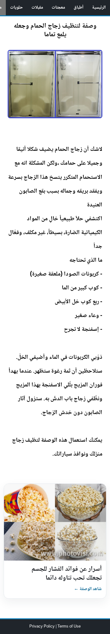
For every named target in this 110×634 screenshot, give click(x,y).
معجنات (58, 8)
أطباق (78, 8)
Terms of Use (69, 626)
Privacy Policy (42, 626)
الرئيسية (99, 8)
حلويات (16, 8)
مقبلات (37, 8)
